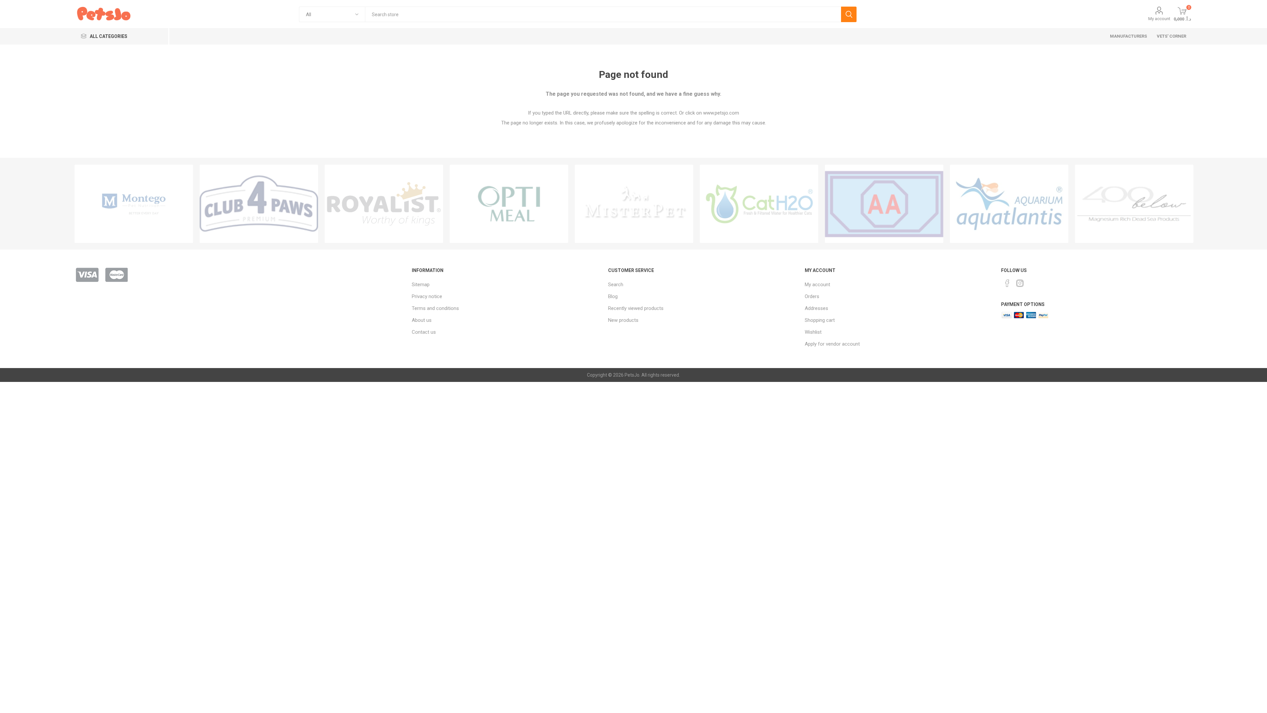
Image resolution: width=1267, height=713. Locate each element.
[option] (133, 204)
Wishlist (813, 332)
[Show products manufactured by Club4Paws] (259, 204)
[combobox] (603, 14)
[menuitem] (506, 284)
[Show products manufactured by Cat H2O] (759, 204)
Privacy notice (427, 296)
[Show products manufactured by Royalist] (384, 204)
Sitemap (421, 285)
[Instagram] (1020, 283)
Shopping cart (820, 320)
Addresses (816, 308)
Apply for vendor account (832, 344)
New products (623, 320)
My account (1159, 18)
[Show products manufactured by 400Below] (1134, 204)
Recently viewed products (636, 308)
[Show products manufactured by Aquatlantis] (1009, 204)
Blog (613, 296)
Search (849, 14)
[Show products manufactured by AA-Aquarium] (884, 204)
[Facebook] (1007, 283)
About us (422, 320)
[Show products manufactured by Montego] (134, 204)
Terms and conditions (435, 308)
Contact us (424, 332)
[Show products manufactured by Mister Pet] (634, 204)
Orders (812, 296)
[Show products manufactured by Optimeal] (509, 204)
